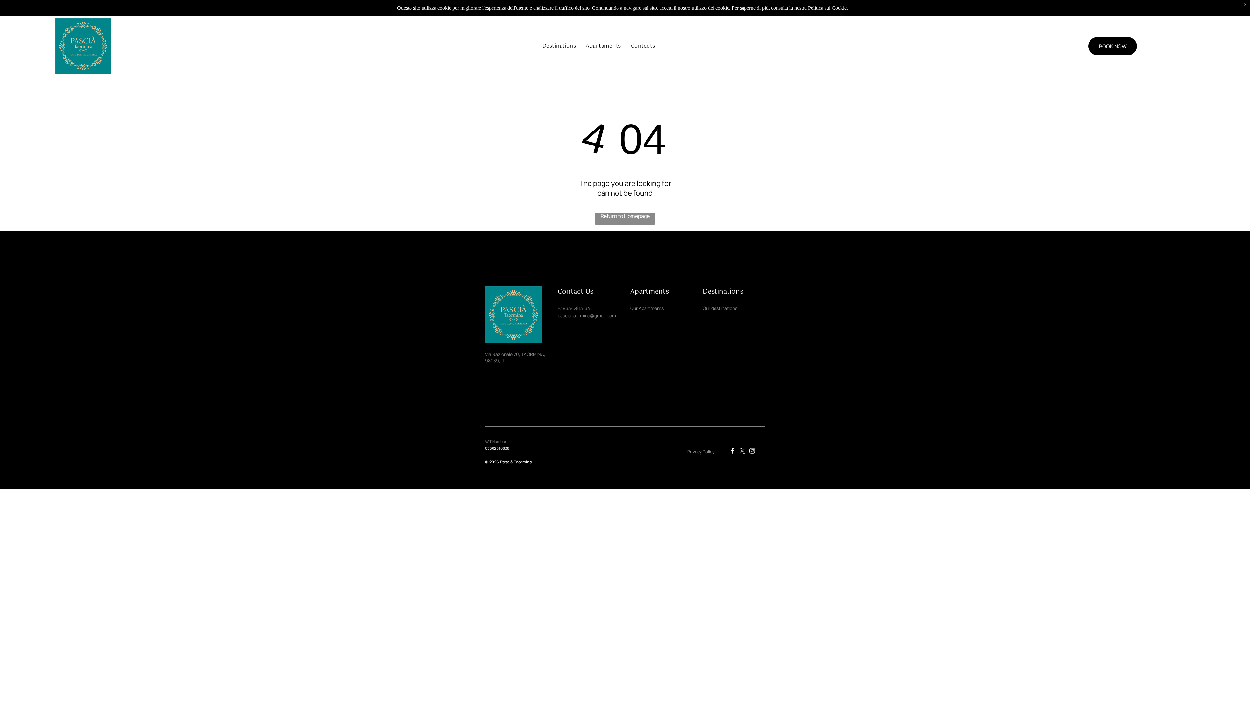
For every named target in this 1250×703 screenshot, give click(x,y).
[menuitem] (559, 46)
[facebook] (733, 452)
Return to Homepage (625, 216)
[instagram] (752, 452)
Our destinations (720, 308)
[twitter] (742, 452)
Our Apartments (647, 308)
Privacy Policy (701, 452)
